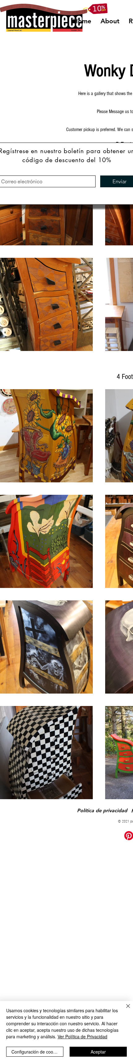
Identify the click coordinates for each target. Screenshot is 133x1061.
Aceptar (98, 1052)
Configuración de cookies (36, 1052)
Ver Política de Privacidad (82, 1036)
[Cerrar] (124, 1009)
